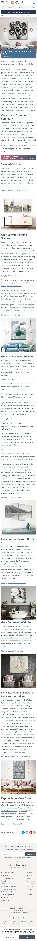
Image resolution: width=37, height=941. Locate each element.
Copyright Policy (6, 900)
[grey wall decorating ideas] (18, 230)
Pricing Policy (5, 897)
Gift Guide (30, 886)
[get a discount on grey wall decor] (18, 159)
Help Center (5, 875)
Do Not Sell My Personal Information (12, 892)
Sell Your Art (30, 884)
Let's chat (4, 903)
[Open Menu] (2, 2)
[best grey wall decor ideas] (18, 352)
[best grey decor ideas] (18, 688)
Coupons (29, 892)
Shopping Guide (31, 16)
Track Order (5, 881)
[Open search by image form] (3, 7)
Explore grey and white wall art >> (13, 497)
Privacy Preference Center (9, 889)
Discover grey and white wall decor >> (14, 190)
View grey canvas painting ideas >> (13, 583)
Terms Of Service (22, 857)
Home (15, 16)
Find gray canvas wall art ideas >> (13, 651)
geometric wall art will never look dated (15, 638)
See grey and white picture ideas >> (13, 824)
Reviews (29, 894)
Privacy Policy (29, 932)
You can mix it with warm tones (19, 84)
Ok (27, 937)
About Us (29, 875)
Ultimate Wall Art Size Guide (24, 459)
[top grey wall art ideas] (18, 534)
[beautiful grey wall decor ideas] (18, 793)
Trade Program (31, 881)
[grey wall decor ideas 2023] (18, 619)
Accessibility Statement (8, 886)
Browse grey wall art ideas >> (11, 315)
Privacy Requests (10, 894)
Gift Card (29, 889)
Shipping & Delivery (7, 878)
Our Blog (29, 878)
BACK (3, 15)
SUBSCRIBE (30, 854)
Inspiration (22, 16)
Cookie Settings (19, 932)
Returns (3, 884)
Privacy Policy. (29, 857)
